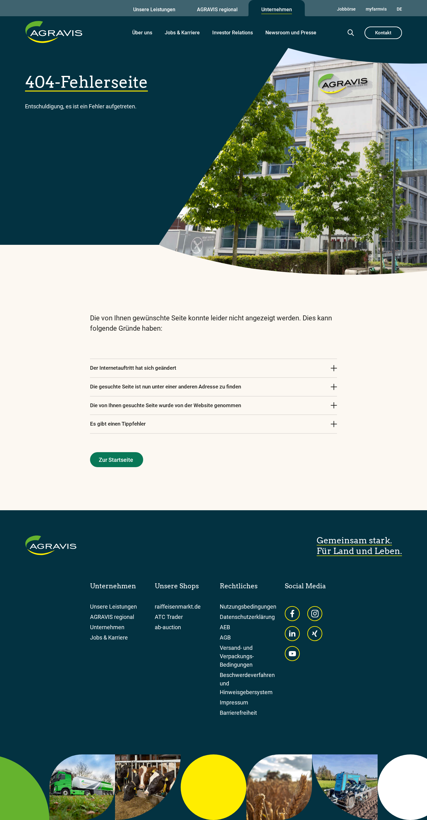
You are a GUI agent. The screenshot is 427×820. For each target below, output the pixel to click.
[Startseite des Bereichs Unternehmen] (54, 32)
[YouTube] (292, 653)
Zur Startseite (116, 460)
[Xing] (314, 633)
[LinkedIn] (292, 633)
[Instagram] (314, 613)
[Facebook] (292, 613)
